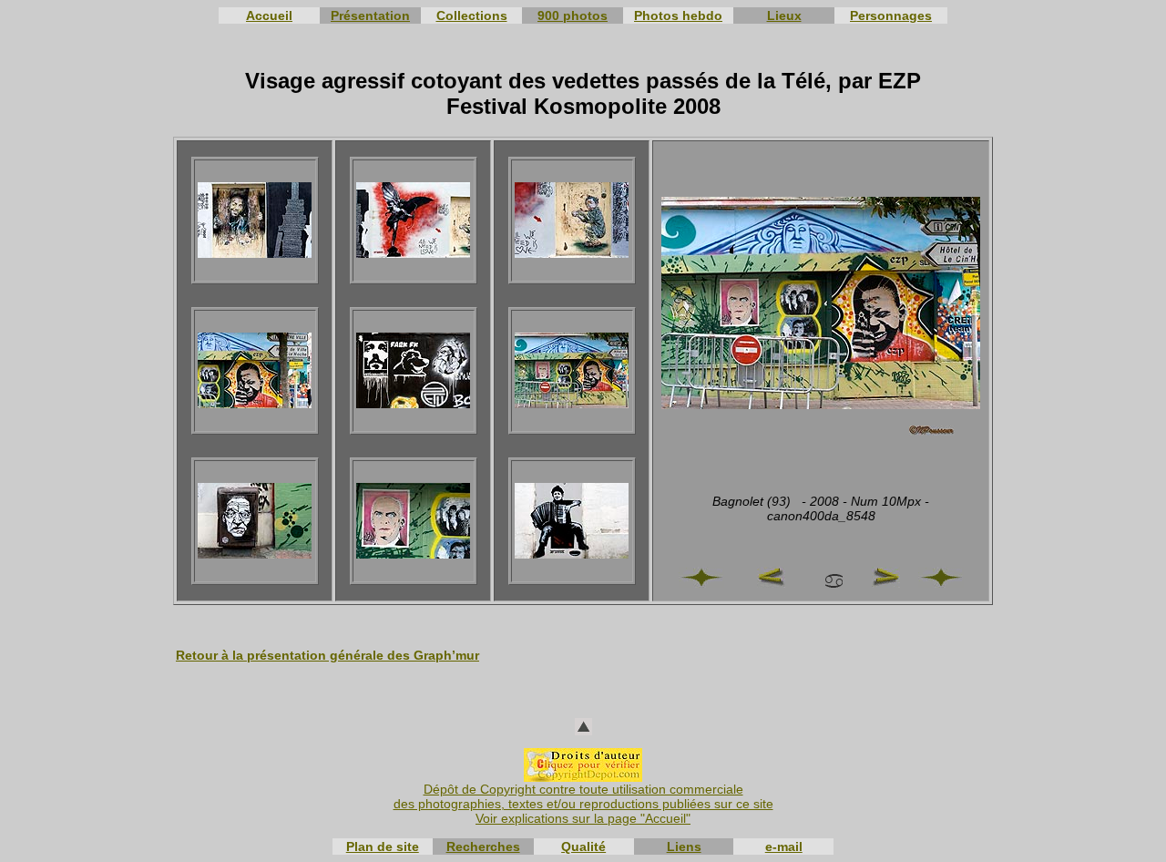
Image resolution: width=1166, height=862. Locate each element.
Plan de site (382, 846)
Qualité (583, 846)
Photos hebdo (678, 15)
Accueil (269, 15)
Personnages (891, 15)
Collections (471, 15)
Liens (684, 846)
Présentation (370, 15)
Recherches (483, 846)
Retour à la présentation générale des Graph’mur (327, 655)
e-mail (784, 846)
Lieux (784, 15)
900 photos (572, 15)
